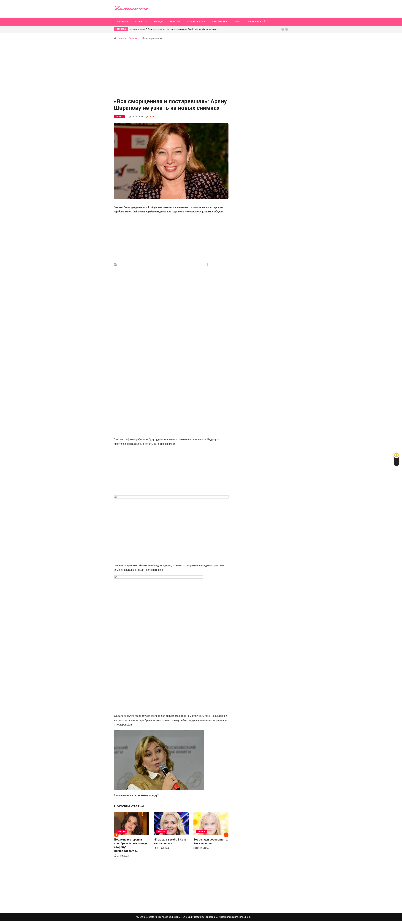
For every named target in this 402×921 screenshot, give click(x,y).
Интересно (219, 21)
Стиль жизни (196, 21)
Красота (175, 21)
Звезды (158, 21)
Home (121, 38)
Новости (141, 21)
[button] (282, 29)
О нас (237, 21)
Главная (122, 21)
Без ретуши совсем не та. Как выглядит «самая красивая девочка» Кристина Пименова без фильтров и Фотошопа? (186, 29)
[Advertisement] (171, 75)
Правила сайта (258, 21)
